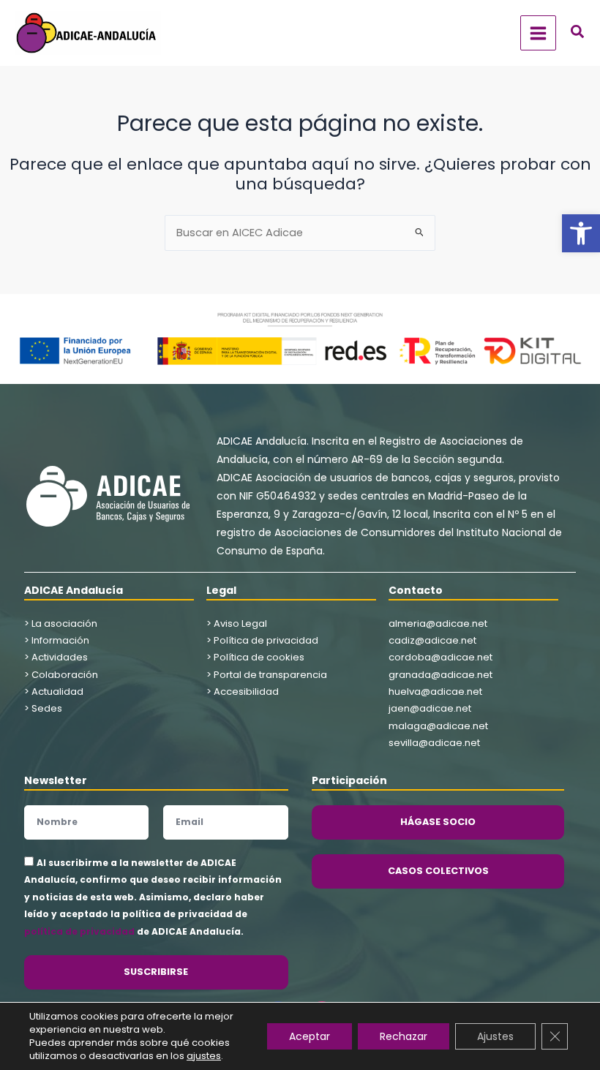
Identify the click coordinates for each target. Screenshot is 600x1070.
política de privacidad (79, 931)
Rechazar (403, 1036)
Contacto (416, 590)
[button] (581, 233)
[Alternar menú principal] (538, 33)
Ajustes (495, 1036)
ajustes (204, 1056)
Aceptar (309, 1036)
